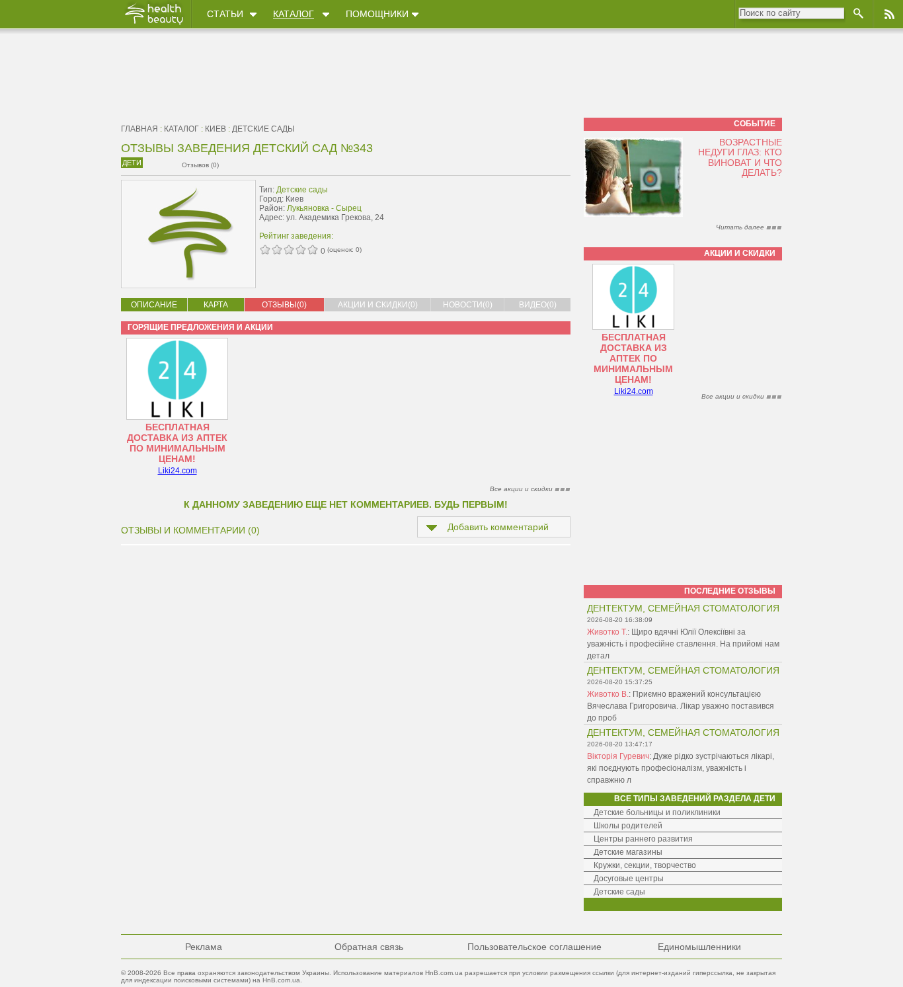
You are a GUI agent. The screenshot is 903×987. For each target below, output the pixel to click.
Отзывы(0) (284, 304)
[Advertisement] (487, 209)
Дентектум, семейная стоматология (683, 608)
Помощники (377, 14)
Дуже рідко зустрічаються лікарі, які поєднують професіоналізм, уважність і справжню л (680, 768)
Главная (139, 129)
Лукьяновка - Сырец (324, 208)
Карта (216, 304)
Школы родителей (628, 825)
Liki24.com (177, 470)
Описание (154, 304)
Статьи (225, 14)
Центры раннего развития (643, 839)
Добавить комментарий (498, 527)
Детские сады (263, 129)
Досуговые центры (629, 878)
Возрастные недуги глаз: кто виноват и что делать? (740, 157)
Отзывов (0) (200, 165)
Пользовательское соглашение (534, 946)
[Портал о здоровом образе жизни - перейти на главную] (153, 24)
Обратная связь (368, 946)
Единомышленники (699, 946)
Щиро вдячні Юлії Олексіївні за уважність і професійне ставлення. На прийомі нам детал (683, 643)
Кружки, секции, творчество (645, 865)
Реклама (203, 946)
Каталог (293, 14)
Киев (215, 129)
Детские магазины (628, 852)
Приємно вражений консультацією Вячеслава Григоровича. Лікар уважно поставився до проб (680, 706)
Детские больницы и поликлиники (657, 812)
